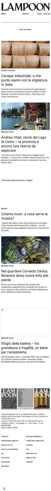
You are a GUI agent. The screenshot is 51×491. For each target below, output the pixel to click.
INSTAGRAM (5, 462)
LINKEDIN (29, 462)
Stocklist (5, 458)
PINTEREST (5, 466)
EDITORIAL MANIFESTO (34, 436)
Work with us (31, 453)
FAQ (27, 449)
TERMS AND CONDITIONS (35, 441)
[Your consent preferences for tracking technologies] (4, 488)
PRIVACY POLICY (7, 445)
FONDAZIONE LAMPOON (9, 441)
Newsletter (31, 458)
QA (2, 453)
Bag (46, 14)
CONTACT (4, 436)
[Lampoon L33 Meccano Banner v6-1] (25, 399)
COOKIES (29, 445)
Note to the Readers (9, 449)
